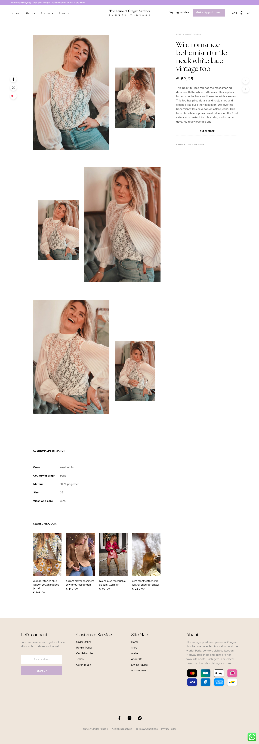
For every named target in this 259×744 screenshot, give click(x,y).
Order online (83, 641)
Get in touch (83, 664)
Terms (80, 658)
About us (136, 658)
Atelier (46, 13)
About (62, 13)
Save (14, 97)
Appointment (139, 670)
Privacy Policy (168, 728)
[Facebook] (13, 79)
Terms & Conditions (147, 728)
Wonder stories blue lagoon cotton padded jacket (46, 584)
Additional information (49, 451)
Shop (29, 13)
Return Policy (84, 647)
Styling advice (179, 12)
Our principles (84, 653)
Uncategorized (193, 34)
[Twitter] (13, 87)
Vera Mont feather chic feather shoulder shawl (145, 582)
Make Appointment (209, 12)
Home (15, 13)
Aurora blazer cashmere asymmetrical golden (80, 582)
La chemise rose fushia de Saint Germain (112, 582)
